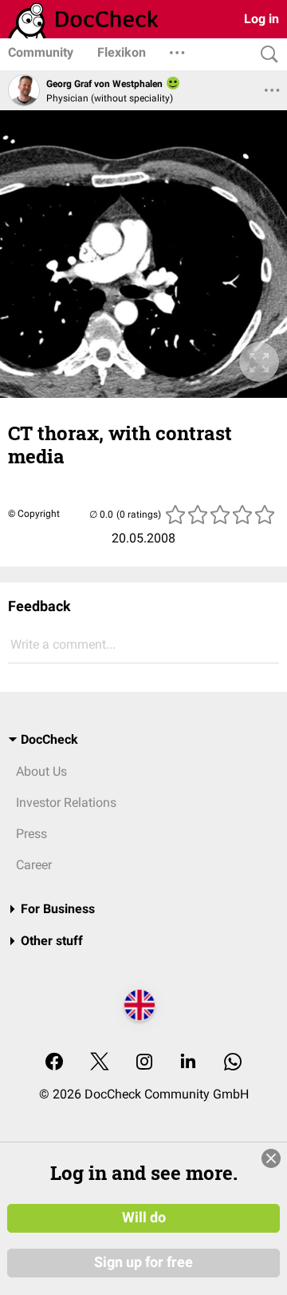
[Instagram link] (144, 1063)
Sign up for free (143, 1262)
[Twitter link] (99, 1063)
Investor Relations (66, 802)
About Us (41, 771)
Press (31, 833)
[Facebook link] (54, 1063)
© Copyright (34, 513)
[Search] (265, 54)
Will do (144, 1217)
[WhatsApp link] (233, 1063)
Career (34, 864)
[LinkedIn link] (188, 1063)
